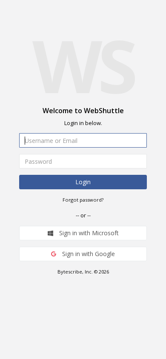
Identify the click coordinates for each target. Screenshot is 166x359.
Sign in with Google (87, 254)
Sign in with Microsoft (88, 233)
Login (83, 182)
